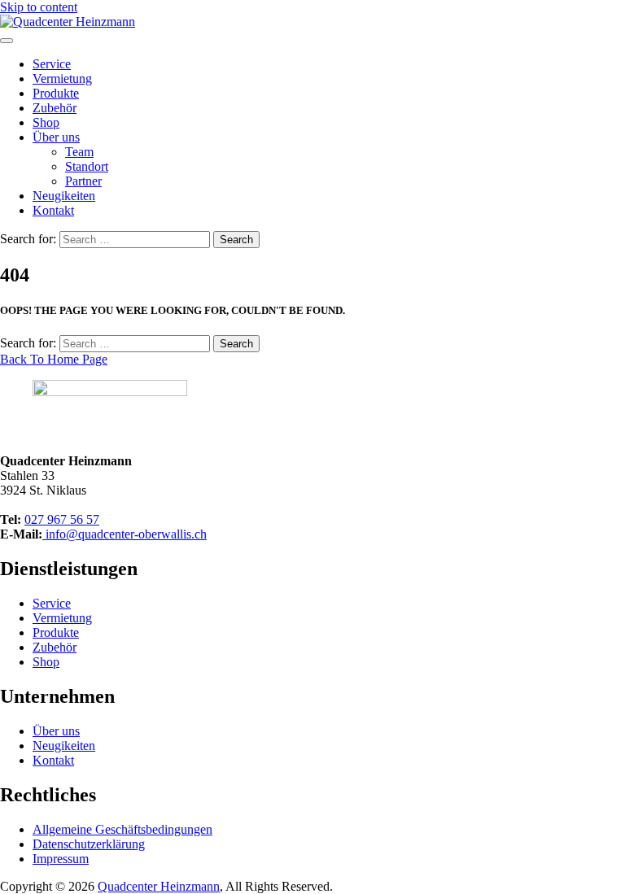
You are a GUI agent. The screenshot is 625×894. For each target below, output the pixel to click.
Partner (83, 181)
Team (79, 152)
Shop (46, 122)
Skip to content (38, 7)
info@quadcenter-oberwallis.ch (124, 534)
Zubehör (54, 108)
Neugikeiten (64, 196)
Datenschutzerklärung (89, 844)
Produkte (56, 93)
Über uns (56, 137)
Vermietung (62, 78)
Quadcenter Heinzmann (159, 886)
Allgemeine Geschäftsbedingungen (122, 829)
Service (52, 64)
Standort (86, 166)
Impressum (61, 859)
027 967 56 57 (61, 519)
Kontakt (53, 210)
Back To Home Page (53, 359)
